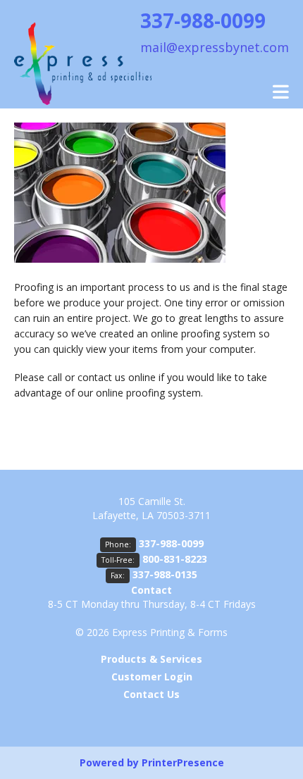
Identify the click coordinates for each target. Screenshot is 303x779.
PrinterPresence (183, 762)
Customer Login (151, 676)
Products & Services (151, 659)
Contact (151, 590)
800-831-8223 (174, 559)
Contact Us (151, 694)
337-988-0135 (164, 574)
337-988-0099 (171, 543)
